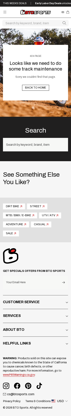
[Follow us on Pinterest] (28, 386)
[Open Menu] (4, 12)
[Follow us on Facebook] (17, 386)
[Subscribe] (63, 282)
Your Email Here (16, 282)
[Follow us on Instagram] (6, 386)
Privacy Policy (12, 401)
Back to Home (35, 87)
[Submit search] (64, 23)
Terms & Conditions (38, 401)
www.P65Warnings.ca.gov (19, 374)
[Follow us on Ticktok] (39, 386)
